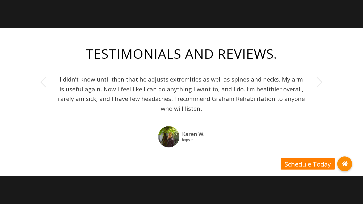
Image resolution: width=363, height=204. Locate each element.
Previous (43, 82)
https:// (187, 139)
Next (320, 82)
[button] (344, 163)
